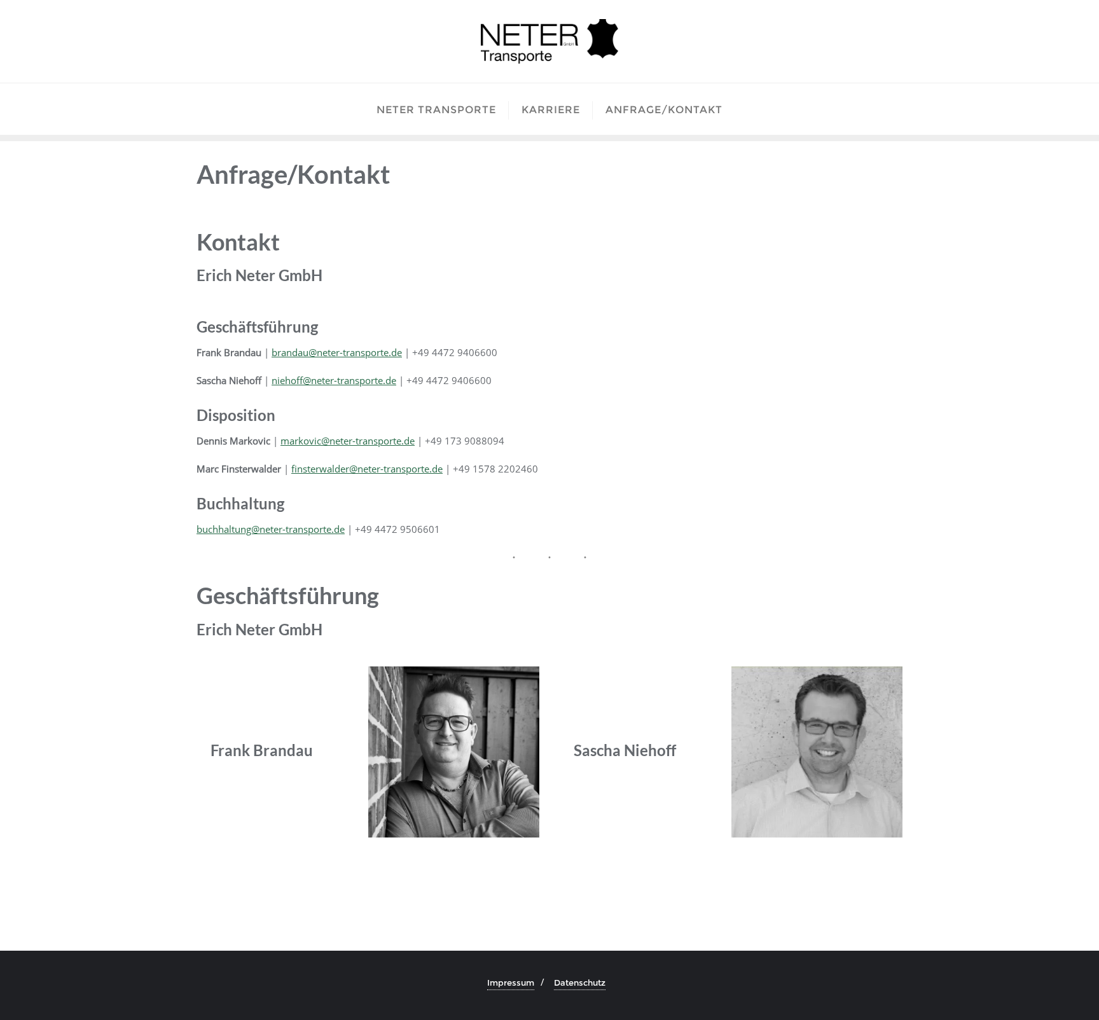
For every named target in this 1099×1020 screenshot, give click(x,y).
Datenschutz (579, 982)
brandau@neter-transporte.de (337, 352)
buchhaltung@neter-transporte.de (271, 529)
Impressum (510, 982)
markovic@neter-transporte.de (347, 440)
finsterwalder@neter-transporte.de (367, 468)
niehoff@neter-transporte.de (334, 380)
